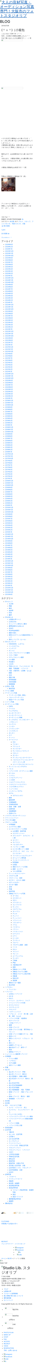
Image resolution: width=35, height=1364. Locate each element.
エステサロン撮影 (15, 827)
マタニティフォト (15, 1148)
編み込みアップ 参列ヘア (18, 1047)
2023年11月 (9, 307)
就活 (14, 1194)
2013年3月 (9, 581)
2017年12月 (9, 454)
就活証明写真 (13, 1188)
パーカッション (18, 931)
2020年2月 (9, 396)
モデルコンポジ (18, 795)
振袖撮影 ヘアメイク (17, 1099)
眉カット (12, 1043)
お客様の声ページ (15, 619)
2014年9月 (9, 541)
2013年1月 (8, 585)
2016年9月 (9, 487)
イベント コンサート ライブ (19, 1000)
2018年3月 (9, 447)
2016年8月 (9, 490)
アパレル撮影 (9, 691)
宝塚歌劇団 (12, 802)
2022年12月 (9, 331)
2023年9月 (9, 311)
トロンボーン (17, 922)
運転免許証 (9, 1203)
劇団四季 (12, 800)
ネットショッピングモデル (18, 766)
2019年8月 (9, 409)
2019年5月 (9, 416)
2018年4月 (9, 445)
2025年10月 (9, 256)
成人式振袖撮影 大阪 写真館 (19, 1090)
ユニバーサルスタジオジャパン (23, 764)
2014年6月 (9, 547)
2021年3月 (9, 367)
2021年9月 (9, 354)
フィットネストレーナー (17, 873)
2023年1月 (9, 329)
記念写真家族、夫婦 (15, 1170)
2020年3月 (9, 394)
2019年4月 (9, 418)
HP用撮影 (12, 824)
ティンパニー (17, 918)
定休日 (11, 628)
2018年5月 (9, 443)
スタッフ (27, 221)
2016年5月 (9, 496)
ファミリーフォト (15, 1143)
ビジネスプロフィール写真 (18, 829)
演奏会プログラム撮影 (21, 971)
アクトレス (16, 746)
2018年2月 (9, 449)
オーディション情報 (15, 717)
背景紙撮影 (12, 679)
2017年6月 (8, 467)
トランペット (17, 920)
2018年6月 (9, 441)
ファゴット (16, 940)
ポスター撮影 (13, 885)
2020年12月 (9, 374)
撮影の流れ (12, 633)
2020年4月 (9, 391)
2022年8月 (9, 340)
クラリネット (17, 902)
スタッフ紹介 (13, 655)
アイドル (12, 708)
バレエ (12, 769)
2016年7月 (8, 492)
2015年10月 (9, 512)
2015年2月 (9, 530)
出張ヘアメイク (14, 1027)
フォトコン (12, 989)
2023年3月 (9, 325)
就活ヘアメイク (19, 1197)
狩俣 (10, 613)
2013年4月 (9, 579)
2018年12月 (9, 427)
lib (22, 219)
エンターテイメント (15, 715)
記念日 (11, 1172)
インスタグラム (14, 646)
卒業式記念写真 (14, 1156)
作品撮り (12, 662)
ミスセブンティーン (15, 778)
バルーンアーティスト (16, 697)
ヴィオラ (16, 958)
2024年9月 (9, 284)
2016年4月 (9, 498)
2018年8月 (9, 436)
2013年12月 (9, 561)
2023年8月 (9, 313)
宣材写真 (12, 891)
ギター (15, 900)
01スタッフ (9, 601)
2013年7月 (8, 572)
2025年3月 (9, 271)
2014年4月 (9, 552)
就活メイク (12, 1036)
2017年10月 (9, 458)
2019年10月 (9, 405)
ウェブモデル (13, 711)
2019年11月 (9, 403)
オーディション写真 (12, 704)
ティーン (12, 737)
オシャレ (12, 650)
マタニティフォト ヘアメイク (19, 1150)
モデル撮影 (12, 1063)
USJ (14, 742)
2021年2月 (9, 369)
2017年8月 (8, 463)
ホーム (3, 1258)
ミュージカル (13, 789)
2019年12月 (9, 400)
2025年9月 (9, 258)
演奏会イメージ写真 (19, 969)
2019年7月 (8, 412)
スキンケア (12, 1009)
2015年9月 (9, 514)
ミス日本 (12, 780)
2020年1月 (9, 398)
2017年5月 (8, 469)
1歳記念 (11, 1132)
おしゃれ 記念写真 (15, 1134)
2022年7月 (9, 342)
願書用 (11, 1201)
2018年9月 (9, 434)
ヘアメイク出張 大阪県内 (18, 1018)
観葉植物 (12, 684)
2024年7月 (9, 289)
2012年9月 (9, 594)
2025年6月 (9, 264)
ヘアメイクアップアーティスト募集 (21, 1116)
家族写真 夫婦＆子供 (17, 1163)
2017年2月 (8, 476)
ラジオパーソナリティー (21, 860)
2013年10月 (9, 565)
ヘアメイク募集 (14, 1123)
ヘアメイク (9, 992)
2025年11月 (9, 253)
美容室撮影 (9, 1127)
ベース (15, 947)
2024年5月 (9, 293)
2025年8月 (9, 260)
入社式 (11, 664)
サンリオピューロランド (21, 751)
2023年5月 (9, 320)
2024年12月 (9, 278)
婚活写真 (12, 688)
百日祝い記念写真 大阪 (18, 1165)
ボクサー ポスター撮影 (17, 880)
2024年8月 (9, 287)
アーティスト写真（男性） (18, 695)
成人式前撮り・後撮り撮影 (18, 1076)
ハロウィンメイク (15, 1012)
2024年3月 (9, 298)
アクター (16, 744)
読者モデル (12, 813)
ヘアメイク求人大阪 (15, 1125)
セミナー (16, 840)
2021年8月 (9, 356)
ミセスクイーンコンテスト (18, 784)
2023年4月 (9, 322)
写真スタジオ (16, 224)
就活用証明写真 (14, 1185)
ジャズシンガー (15, 729)
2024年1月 (9, 302)
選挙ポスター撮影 (15, 983)
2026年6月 (9, 244)
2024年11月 (9, 280)
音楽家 (15, 980)
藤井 (10, 615)
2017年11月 (9, 456)
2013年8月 (9, 570)
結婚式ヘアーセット (15, 1045)
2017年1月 (8, 478)
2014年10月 (9, 539)
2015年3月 (9, 527)
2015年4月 (9, 525)
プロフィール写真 (11, 822)
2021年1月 (8, 371)
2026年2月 (9, 247)
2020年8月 (9, 383)
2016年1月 (8, 505)
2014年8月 (9, 543)
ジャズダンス (13, 731)
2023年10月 (9, 309)
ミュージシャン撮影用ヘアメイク (17, 1054)
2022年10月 (9, 336)
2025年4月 (9, 269)
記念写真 (8, 1130)
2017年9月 (8, 461)
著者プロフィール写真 (20, 867)
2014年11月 (9, 536)
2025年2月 (9, 273)
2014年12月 (9, 534)
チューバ (16, 916)
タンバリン (16, 911)
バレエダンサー (19, 844)
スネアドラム (17, 909)
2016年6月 (9, 494)
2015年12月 (9, 507)
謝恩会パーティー (15, 1052)
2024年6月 (9, 291)
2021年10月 (9, 351)
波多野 (11, 610)
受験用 (11, 1181)
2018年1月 (8, 452)
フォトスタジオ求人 (15, 1114)
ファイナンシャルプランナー (22, 856)
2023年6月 (9, 318)
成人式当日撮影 (15, 1087)
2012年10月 (9, 592)
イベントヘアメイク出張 (18, 1003)
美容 (10, 1049)
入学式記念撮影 (15, 1154)
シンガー (12, 726)
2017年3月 (8, 474)
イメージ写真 (9, 702)
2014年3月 (9, 554)
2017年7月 (8, 465)
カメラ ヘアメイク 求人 (18, 1107)
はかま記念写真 (14, 1139)
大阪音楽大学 (17, 965)
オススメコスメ (14, 1005)
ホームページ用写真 (19, 858)
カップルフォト (14, 1141)
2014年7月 (8, 545)
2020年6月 (9, 387)
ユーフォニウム (18, 956)
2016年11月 (9, 483)
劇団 (10, 798)
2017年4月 (8, 472)
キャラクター (18, 749)
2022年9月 (9, 338)
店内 (10, 675)
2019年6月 (9, 414)
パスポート (12, 1177)
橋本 (10, 608)
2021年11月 (9, 349)
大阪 (23, 224)
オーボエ (16, 896)
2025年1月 (9, 276)
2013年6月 (9, 574)
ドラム (15, 925)
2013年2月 (9, 583)
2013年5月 (9, 576)
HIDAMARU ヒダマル (16, 644)
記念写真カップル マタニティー (20, 1168)
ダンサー (12, 733)
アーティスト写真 (11, 693)
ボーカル (12, 773)
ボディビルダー (14, 882)
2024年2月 (9, 300)
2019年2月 (9, 423)
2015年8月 (9, 516)
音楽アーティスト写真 (16, 700)
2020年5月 (9, 389)
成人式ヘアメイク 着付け (18, 1074)
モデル (11, 793)
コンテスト (12, 724)
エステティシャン (19, 833)
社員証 (15, 864)
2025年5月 (9, 267)
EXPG (11, 706)
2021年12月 (9, 347)
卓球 (10, 887)
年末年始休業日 (14, 630)
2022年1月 (9, 345)
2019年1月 (8, 425)
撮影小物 (12, 677)
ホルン (15, 949)
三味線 (15, 960)
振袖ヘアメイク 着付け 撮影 (20, 1096)
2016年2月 (9, 503)
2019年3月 (9, 420)
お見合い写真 (9, 686)
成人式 (7, 1070)
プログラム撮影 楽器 (21, 945)
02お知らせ (9, 617)
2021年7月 (8, 358)
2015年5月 (9, 523)
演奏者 (16, 976)
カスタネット (17, 898)
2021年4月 (9, 365)
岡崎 (10, 606)
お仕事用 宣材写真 (19, 831)
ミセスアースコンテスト (17, 782)
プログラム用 (13, 876)
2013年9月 (9, 568)
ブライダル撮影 (10, 820)
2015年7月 (8, 519)
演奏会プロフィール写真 (17, 893)
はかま (11, 996)
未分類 (12, 221)
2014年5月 (9, 550)
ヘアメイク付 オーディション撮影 (21, 771)
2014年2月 (9, 556)
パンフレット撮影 (19, 847)
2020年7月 (9, 385)
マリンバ (16, 951)
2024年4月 (9, 296)
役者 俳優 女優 (15, 807)
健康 (10, 1025)
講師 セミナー (18, 869)
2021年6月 (9, 360)
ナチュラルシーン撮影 (16, 657)
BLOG (10, 1258)
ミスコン (12, 775)
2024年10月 (9, 282)
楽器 (15, 967)
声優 (10, 889)
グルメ (20, 221)
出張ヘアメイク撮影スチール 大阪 (21, 1034)
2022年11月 (9, 334)
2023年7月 (9, 316)
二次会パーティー (15, 1023)
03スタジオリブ (10, 642)
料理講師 (16, 862)
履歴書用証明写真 (15, 1199)
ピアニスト (17, 934)
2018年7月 (8, 438)
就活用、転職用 (14, 1183)
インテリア (12, 648)
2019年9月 (9, 407)
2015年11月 (9, 510)
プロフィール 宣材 (15, 878)
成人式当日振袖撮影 (15, 1085)
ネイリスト (16, 842)
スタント (16, 753)
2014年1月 (8, 559)
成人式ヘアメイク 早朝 (17, 1072)
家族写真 (12, 1161)
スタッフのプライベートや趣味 (19, 653)
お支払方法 (12, 622)
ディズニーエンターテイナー (22, 757)
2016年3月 (9, 501)
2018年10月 (9, 432)
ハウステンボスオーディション (15, 815)
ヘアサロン (9, 987)
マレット (16, 954)
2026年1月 (9, 249)
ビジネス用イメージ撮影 (22, 849)
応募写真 (12, 809)
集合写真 (12, 985)
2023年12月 (9, 305)
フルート (16, 942)
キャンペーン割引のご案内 (18, 624)
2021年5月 (9, 362)
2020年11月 (9, 376)
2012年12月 (9, 588)
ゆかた (11, 998)
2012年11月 (9, 590)
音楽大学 (16, 978)
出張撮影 (8, 1056)
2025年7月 (9, 262)
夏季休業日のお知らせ (16, 626)
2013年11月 (9, 563)
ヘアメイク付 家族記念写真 (18, 1145)
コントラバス (17, 905)
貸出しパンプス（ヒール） (18, 639)
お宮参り (12, 1136)
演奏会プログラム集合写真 (22, 974)
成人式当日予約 (14, 1083)
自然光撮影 (12, 682)
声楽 (14, 963)
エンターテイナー (15, 713)
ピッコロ (16, 938)
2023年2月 (9, 327)
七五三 (11, 1152)
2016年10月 (9, 485)
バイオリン (16, 927)
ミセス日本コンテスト (16, 786)
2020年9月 (9, 380)
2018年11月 (9, 429)
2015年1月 (8, 532)
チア (10, 735)
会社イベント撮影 (15, 1065)
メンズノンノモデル (15, 791)
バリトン (16, 929)
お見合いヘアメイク (15, 994)
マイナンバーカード (15, 1179)
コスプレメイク (14, 1007)
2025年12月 (9, 251)
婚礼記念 (12, 1159)
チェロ (15, 914)
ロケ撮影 (12, 659)
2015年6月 (9, 521)
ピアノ (15, 936)
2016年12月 (9, 481)
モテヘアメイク (14, 1020)
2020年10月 (9, 378)
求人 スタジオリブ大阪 (13, 1105)
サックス (16, 907)
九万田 (11, 604)
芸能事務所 (12, 811)
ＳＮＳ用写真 (17, 871)
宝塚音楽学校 (13, 804)
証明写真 (8, 1174)
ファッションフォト (12, 818)
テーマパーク (13, 740)
